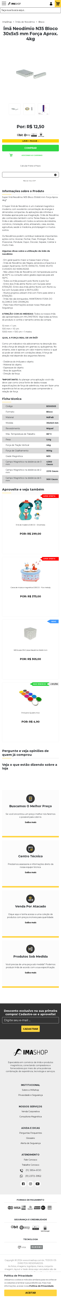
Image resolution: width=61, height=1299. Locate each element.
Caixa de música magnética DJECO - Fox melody (30, 587)
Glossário (30, 1138)
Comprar (30, 148)
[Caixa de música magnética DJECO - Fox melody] (30, 571)
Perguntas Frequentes (30, 1133)
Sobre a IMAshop (30, 1090)
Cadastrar (30, 1029)
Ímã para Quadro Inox (30, 713)
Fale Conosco (30, 1159)
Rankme (37, 1249)
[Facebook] (23, 1181)
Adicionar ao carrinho (32, 155)
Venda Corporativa (31, 1111)
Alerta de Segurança (31, 1143)
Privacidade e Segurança (30, 1095)
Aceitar (30, 1292)
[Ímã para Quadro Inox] (30, 696)
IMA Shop (14, 3)
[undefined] (30, 73)
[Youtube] (37, 1181)
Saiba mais (30, 822)
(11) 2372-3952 (33, 1176)
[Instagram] (30, 1181)
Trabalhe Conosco (30, 1165)
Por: (30, 533)
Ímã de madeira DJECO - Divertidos (30, 525)
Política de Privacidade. (41, 1286)
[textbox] (30, 10)
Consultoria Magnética (30, 1116)
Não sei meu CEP (29, 181)
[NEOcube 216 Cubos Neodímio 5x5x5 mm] (30, 634)
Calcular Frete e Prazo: (30, 166)
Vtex (22, 1249)
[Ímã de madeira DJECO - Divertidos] (30, 508)
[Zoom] (14, 109)
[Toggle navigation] (4, 5)
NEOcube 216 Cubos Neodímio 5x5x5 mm (30, 650)
